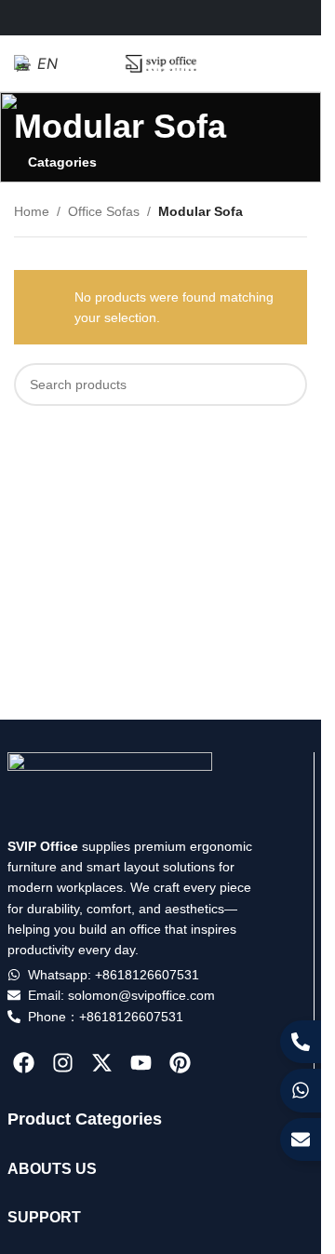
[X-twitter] (102, 1062)
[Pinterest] (180, 1062)
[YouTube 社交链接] (183, 17)
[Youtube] (141, 1062)
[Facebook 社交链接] (113, 17)
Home (31, 211)
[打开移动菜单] (299, 63)
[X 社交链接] (137, 17)
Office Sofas (104, 211)
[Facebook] (24, 1062)
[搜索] (285, 384)
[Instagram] (63, 1062)
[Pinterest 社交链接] (207, 17)
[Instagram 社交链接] (160, 17)
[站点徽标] (160, 62)
